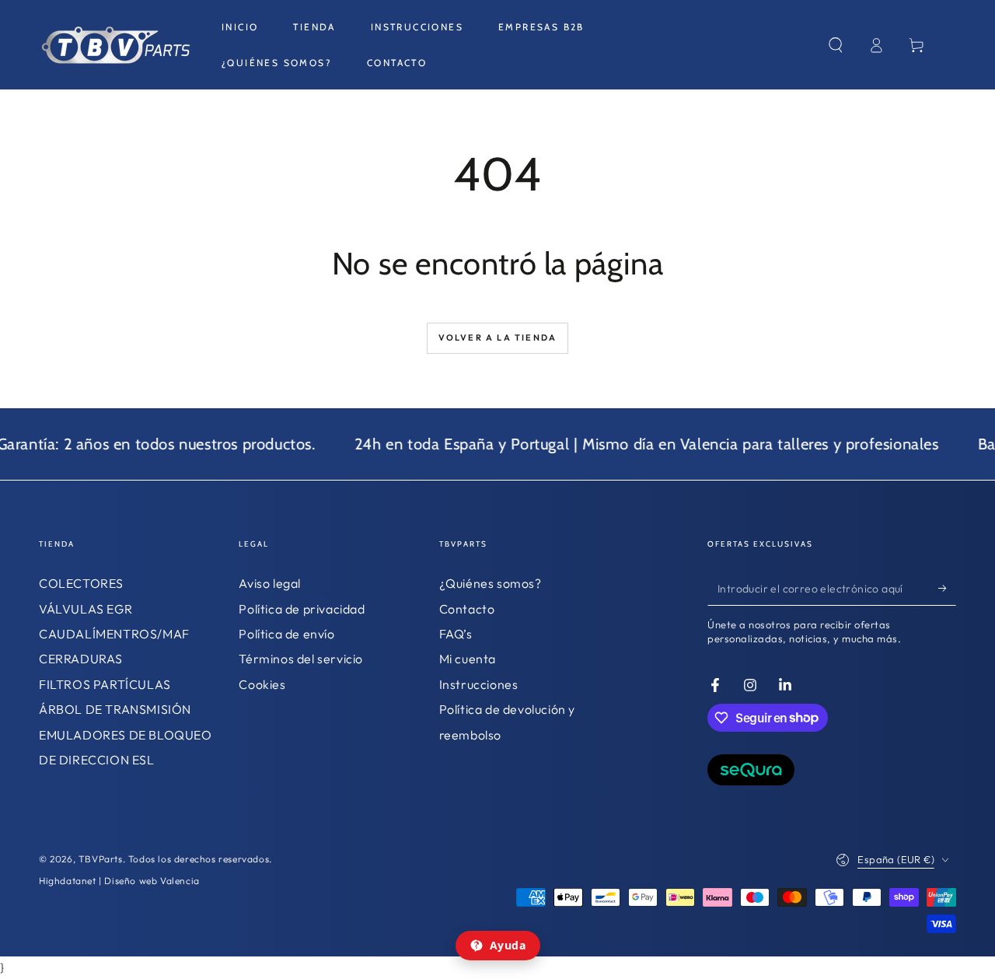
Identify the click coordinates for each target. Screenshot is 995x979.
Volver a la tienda (497, 337)
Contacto (467, 609)
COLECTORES (81, 583)
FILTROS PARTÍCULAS (105, 684)
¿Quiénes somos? (490, 583)
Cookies (262, 684)
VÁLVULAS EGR (85, 609)
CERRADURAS (81, 658)
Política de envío (286, 634)
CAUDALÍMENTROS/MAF (114, 634)
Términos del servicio (301, 658)
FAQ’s (456, 634)
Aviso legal (270, 583)
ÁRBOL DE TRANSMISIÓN (115, 709)
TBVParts (101, 859)
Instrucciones (478, 684)
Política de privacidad (302, 609)
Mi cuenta (467, 658)
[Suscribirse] (947, 588)
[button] (835, 45)
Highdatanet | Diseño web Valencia (119, 880)
